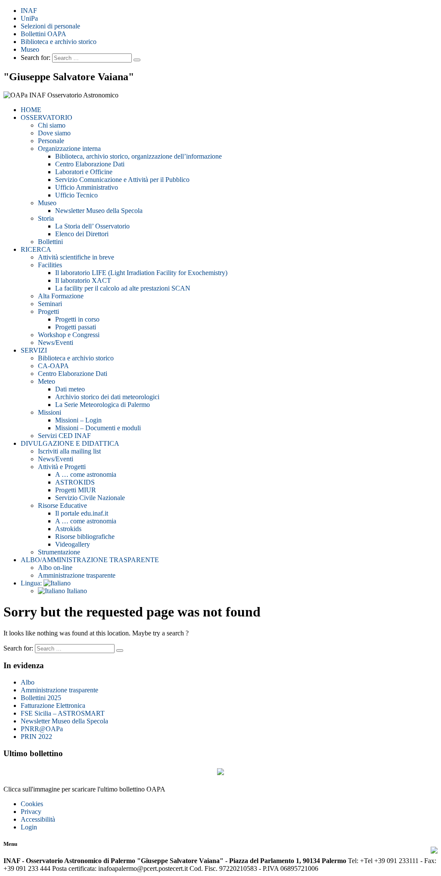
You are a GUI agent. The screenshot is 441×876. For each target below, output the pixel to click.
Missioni (49, 412)
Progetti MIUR (75, 490)
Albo (27, 682)
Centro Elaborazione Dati (89, 164)
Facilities (50, 265)
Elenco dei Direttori (82, 234)
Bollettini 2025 (41, 697)
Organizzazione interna (69, 148)
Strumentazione (59, 552)
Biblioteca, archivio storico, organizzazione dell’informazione (138, 156)
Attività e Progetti (62, 466)
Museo (30, 49)
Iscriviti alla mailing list (69, 451)
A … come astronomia (85, 474)
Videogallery (72, 544)
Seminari (50, 303)
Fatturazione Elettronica (53, 705)
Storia (46, 218)
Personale (51, 140)
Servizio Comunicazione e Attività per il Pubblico (122, 179)
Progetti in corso (77, 319)
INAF (29, 10)
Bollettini (50, 241)
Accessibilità (38, 819)
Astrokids (68, 528)
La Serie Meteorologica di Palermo (102, 404)
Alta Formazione (61, 296)
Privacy (31, 811)
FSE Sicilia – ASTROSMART (63, 713)
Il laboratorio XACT (83, 280)
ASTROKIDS (75, 482)
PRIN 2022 (36, 736)
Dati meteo (70, 389)
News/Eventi (55, 342)
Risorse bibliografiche (85, 536)
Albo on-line (55, 567)
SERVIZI (34, 350)
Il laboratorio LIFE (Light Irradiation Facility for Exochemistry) (141, 272)
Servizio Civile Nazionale (90, 497)
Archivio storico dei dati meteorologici (107, 396)
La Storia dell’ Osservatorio (92, 226)
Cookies (32, 803)
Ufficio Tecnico (76, 195)
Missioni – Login (78, 420)
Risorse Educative (62, 505)
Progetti (48, 311)
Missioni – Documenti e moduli (98, 428)
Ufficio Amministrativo (86, 187)
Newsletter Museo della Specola (99, 210)
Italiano (76, 590)
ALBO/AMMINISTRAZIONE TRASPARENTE (90, 559)
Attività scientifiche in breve (76, 257)
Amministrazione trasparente (76, 575)
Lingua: (32, 583)
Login (29, 827)
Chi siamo (51, 125)
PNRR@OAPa (42, 728)
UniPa (29, 18)
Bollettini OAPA (43, 34)
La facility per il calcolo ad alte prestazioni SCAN (122, 288)
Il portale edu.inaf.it (81, 513)
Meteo (46, 381)
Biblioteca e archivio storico (58, 41)
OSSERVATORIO (46, 117)
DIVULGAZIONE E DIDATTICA (70, 443)
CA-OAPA (53, 365)
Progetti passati (75, 327)
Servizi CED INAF (64, 435)
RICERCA (36, 249)
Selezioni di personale (50, 26)
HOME (31, 109)
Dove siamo (54, 133)
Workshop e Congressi (68, 334)
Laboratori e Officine (83, 171)
